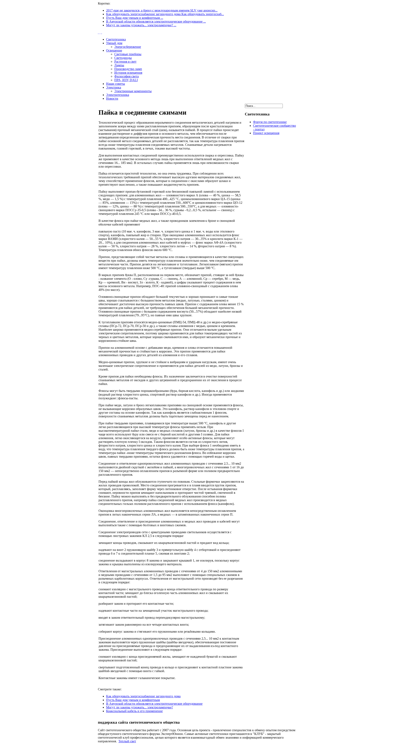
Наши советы (115, 83)
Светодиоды (123, 58)
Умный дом (114, 43)
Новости (112, 98)
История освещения (128, 72)
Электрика (113, 87)
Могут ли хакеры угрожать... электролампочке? (139, 707)
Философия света (126, 76)
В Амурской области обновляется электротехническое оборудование (154, 703)
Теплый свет (127, 741)
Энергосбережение (127, 46)
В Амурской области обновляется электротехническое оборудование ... (156, 21)
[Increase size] (98, 32)
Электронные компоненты (133, 91)
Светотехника (116, 39)
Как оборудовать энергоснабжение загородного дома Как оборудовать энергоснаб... (165, 14)
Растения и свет (125, 61)
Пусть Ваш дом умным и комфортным (133, 700)
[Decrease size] (101, 32)
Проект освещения (266, 133)
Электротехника (117, 95)
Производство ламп (128, 69)
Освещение (114, 50)
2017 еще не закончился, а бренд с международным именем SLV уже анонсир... (162, 10)
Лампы (119, 65)
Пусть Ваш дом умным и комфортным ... (134, 18)
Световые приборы (127, 54)
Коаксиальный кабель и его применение (134, 711)
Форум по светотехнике (270, 122)
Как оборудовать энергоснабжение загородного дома (143, 696)
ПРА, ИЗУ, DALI (126, 80)
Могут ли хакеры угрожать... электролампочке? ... (141, 25)
